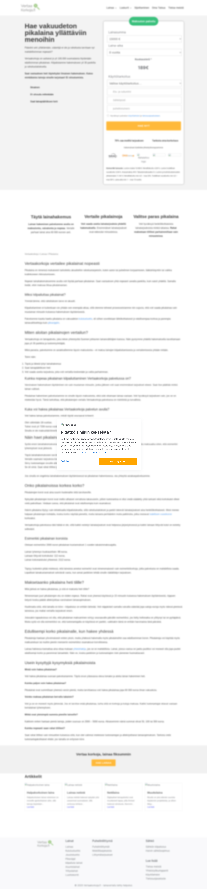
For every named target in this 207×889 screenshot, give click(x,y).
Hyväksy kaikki (118, 461)
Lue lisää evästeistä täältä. (93, 452)
